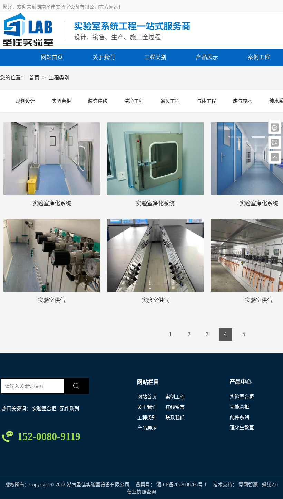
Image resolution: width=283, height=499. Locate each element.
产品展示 (147, 428)
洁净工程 (134, 101)
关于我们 (147, 407)
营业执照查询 (141, 492)
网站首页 (147, 396)
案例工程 (175, 396)
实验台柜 (61, 101)
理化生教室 (242, 427)
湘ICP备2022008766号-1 (181, 484)
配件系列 (69, 408)
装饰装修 (97, 101)
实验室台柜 (44, 408)
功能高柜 (239, 406)
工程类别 (147, 417)
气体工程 (206, 101)
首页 (35, 78)
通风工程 (170, 101)
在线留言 (175, 407)
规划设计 (25, 101)
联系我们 (175, 417)
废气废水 (242, 101)
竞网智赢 (248, 484)
